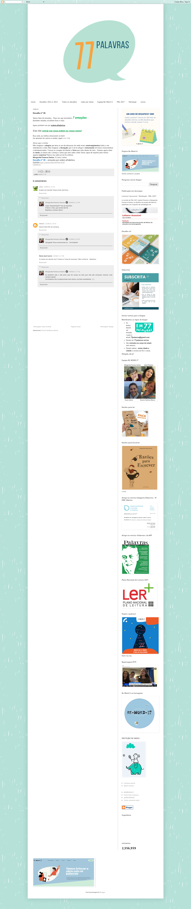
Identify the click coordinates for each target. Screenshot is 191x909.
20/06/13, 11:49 (74, 202)
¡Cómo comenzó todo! (132, 800)
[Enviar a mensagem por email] (39, 171)
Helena (41, 224)
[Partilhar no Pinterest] (49, 171)
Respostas (45, 198)
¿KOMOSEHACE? (129, 797)
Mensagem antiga (106, 327)
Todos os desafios (69, 102)
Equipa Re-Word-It (105, 102)
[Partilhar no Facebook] (46, 171)
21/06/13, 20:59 (74, 239)
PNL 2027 (121, 102)
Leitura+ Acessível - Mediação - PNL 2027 (139, 196)
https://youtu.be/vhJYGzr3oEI (52, 162)
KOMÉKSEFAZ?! (129, 792)
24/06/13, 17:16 (74, 272)
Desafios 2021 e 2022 (49, 102)
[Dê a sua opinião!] (41, 171)
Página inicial (76, 327)
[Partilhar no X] (44, 171)
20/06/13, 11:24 (49, 187)
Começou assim (129, 783)
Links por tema (87, 102)
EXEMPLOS (37, 165)
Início (33, 102)
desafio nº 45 (42, 174)
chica (41, 187)
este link (66, 138)
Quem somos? (129, 786)
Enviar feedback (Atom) (50, 330)
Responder (43, 193)
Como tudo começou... (132, 795)
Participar (133, 102)
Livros (143, 102)
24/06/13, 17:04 (58, 256)
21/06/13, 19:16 (50, 224)
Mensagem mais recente (42, 327)
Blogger (102, 892)
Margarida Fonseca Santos (55, 202)
